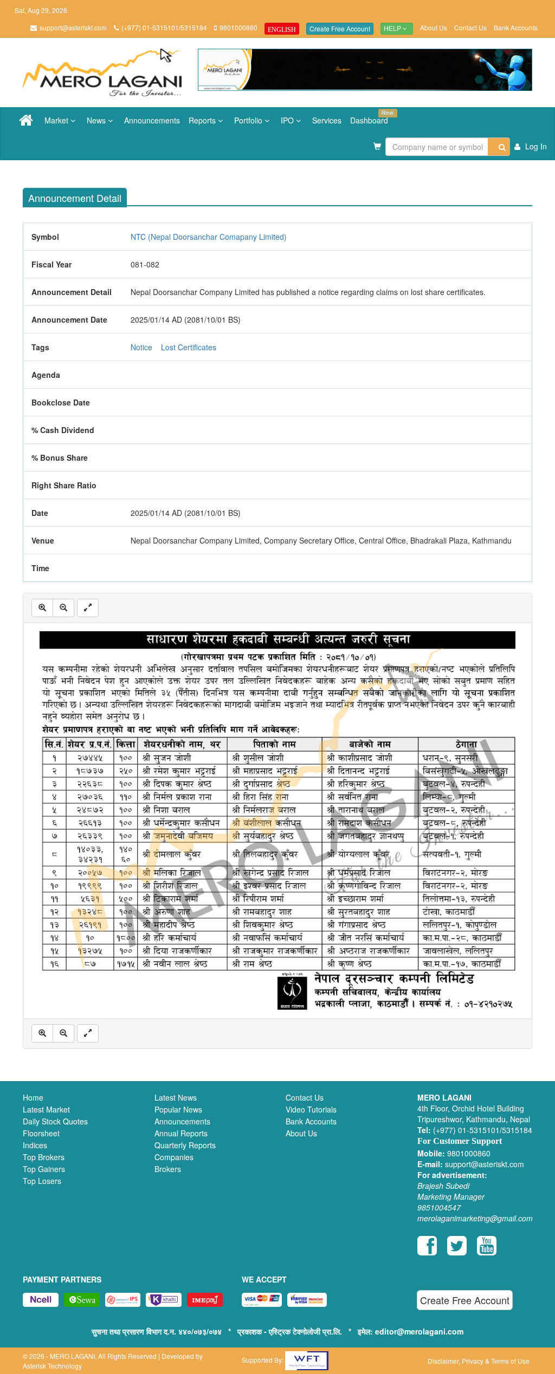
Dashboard (371, 117)
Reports (203, 120)
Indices (35, 1145)
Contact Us (470, 27)
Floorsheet (41, 1133)
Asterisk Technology (52, 1365)
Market (57, 120)
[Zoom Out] (63, 608)
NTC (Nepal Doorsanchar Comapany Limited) (209, 236)
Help (393, 28)
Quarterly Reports (185, 1145)
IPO (288, 120)
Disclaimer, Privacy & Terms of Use (479, 1360)
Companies (173, 1156)
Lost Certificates (188, 347)
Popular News (178, 1109)
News (97, 120)
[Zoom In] (42, 608)
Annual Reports (181, 1133)
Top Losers (42, 1180)
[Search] (499, 146)
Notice (141, 347)
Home (33, 1097)
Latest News (175, 1097)
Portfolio (249, 120)
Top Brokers (43, 1156)
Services (326, 120)
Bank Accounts (516, 27)
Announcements (152, 120)
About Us (433, 27)
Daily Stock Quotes (55, 1121)
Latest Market (46, 1109)
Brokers (167, 1168)
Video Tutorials (311, 1109)
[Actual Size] (88, 608)
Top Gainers (44, 1168)
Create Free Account (339, 28)
